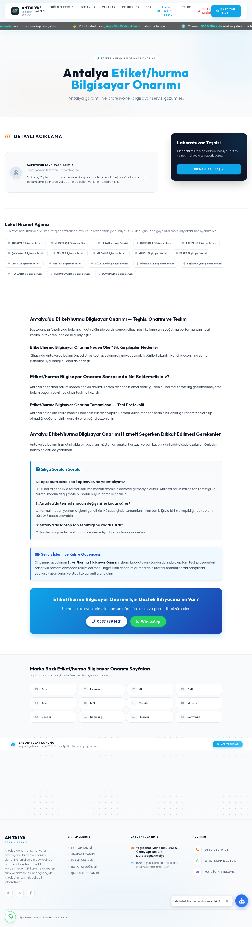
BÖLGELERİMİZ (62, 7)
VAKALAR (109, 7)
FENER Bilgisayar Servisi (70, 253)
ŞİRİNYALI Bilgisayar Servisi (200, 243)
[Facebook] (31, 893)
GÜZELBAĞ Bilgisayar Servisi (111, 263)
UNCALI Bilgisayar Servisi (25, 263)
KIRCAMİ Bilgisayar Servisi (111, 253)
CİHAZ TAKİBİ (206, 11)
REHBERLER (131, 7)
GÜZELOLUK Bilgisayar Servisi (157, 263)
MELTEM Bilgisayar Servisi (67, 263)
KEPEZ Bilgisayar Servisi (193, 253)
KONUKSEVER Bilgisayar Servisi (72, 273)
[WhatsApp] (10, 916)
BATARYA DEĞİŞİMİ (84, 867)
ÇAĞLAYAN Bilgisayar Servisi (27, 253)
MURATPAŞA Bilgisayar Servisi (72, 243)
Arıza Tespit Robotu (167, 11)
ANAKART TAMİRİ (83, 854)
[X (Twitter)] (20, 893)
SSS (148, 7)
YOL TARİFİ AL (230, 744)
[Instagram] (9, 893)
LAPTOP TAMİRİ (81, 848)
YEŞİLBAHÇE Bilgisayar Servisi (204, 263)
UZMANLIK (87, 7)
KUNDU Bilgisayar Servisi (153, 253)
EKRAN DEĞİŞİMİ (82, 860)
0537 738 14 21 (109, 621)
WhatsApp (150, 621)
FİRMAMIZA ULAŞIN (209, 169)
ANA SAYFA (40, 9)
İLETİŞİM (185, 7)
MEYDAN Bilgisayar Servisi (26, 273)
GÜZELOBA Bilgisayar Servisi (156, 243)
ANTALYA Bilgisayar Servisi (26, 243)
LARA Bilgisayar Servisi (114, 243)
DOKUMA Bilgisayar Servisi (117, 273)
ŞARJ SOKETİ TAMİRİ (85, 873)
